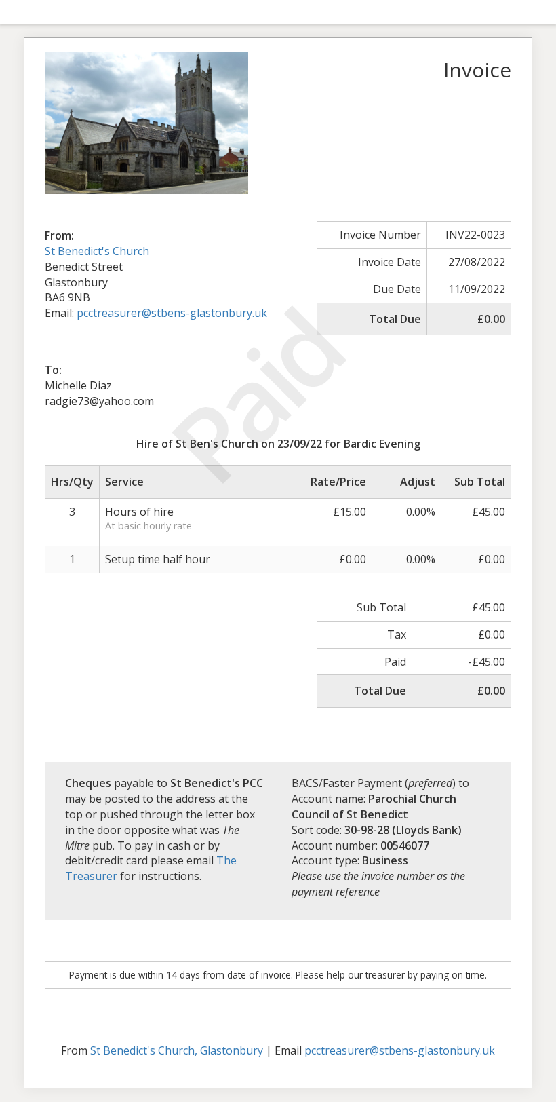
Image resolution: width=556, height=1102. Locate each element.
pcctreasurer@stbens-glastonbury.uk (399, 1050)
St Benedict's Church (97, 251)
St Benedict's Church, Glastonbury (176, 1050)
